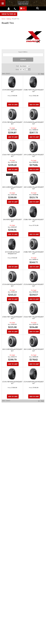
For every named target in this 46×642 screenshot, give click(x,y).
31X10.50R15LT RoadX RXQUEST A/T (12, 253)
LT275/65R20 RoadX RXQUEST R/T (34, 123)
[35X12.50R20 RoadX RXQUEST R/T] (12, 179)
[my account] (8, 8)
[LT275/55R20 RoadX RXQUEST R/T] (33, 276)
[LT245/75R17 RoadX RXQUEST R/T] (12, 147)
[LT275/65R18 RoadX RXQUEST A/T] (33, 374)
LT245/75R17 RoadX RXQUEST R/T (12, 155)
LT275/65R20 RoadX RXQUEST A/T (12, 91)
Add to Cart (12, 104)
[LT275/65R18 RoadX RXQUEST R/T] (12, 276)
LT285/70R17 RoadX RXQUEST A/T (34, 220)
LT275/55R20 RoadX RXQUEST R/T (34, 285)
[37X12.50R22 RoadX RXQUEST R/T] (33, 147)
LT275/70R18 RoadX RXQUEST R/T (12, 123)
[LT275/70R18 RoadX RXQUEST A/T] (12, 374)
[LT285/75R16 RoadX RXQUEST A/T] (33, 82)
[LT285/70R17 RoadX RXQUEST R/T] (33, 244)
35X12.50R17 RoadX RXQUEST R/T (34, 350)
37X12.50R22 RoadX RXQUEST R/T (34, 155)
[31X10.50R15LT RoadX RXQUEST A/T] (12, 244)
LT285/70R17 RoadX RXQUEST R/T (34, 253)
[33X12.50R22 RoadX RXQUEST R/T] (33, 179)
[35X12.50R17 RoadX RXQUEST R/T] (33, 341)
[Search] (37, 8)
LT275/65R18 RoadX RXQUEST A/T (34, 382)
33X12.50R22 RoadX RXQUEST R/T (34, 188)
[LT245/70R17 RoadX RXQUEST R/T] (33, 309)
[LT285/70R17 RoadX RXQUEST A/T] (33, 212)
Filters (10, 14)
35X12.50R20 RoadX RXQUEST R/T (12, 188)
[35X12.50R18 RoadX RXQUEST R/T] (12, 341)
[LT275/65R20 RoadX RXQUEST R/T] (33, 114)
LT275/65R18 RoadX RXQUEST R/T (12, 285)
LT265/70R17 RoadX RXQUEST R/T (12, 318)
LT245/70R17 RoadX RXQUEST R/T (34, 318)
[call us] (15, 8)
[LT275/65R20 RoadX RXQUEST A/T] (12, 82)
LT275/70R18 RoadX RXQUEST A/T (12, 382)
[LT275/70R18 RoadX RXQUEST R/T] (12, 114)
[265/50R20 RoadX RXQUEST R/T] (12, 212)
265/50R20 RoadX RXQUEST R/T (12, 220)
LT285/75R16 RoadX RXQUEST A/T (34, 91)
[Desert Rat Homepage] (25, 3)
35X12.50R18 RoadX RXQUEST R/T (12, 350)
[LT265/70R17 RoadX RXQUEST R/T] (12, 309)
